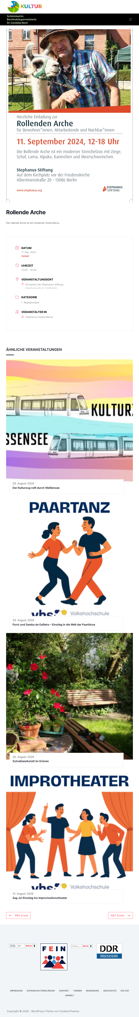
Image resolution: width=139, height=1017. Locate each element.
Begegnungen (31, 302)
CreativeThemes (69, 1011)
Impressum (16, 990)
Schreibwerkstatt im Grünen (31, 761)
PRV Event (21, 915)
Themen (77, 990)
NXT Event (117, 915)
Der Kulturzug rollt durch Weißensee (36, 487)
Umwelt (69, 995)
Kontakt (64, 990)
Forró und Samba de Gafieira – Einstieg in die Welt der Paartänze (54, 624)
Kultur (125, 990)
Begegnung (92, 990)
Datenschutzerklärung (41, 990)
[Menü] (130, 19)
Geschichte (109, 990)
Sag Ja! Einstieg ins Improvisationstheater (40, 898)
